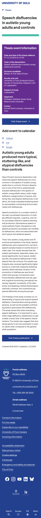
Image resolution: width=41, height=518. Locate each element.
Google (9, 147)
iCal (7, 143)
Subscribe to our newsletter (15, 427)
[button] (35, 513)
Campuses (7, 459)
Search (9, 511)
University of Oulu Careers (14, 432)
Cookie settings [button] (9, 455)
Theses (8, 10)
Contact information (12, 417)
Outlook (9, 138)
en (29, 514)
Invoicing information (12, 436)
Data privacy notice (11, 450)
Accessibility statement (13, 445)
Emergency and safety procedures (18, 464)
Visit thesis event (19, 121)
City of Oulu (7, 469)
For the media (8, 422)
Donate (18, 511)
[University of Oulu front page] (20, 2)
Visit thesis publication (19, 338)
